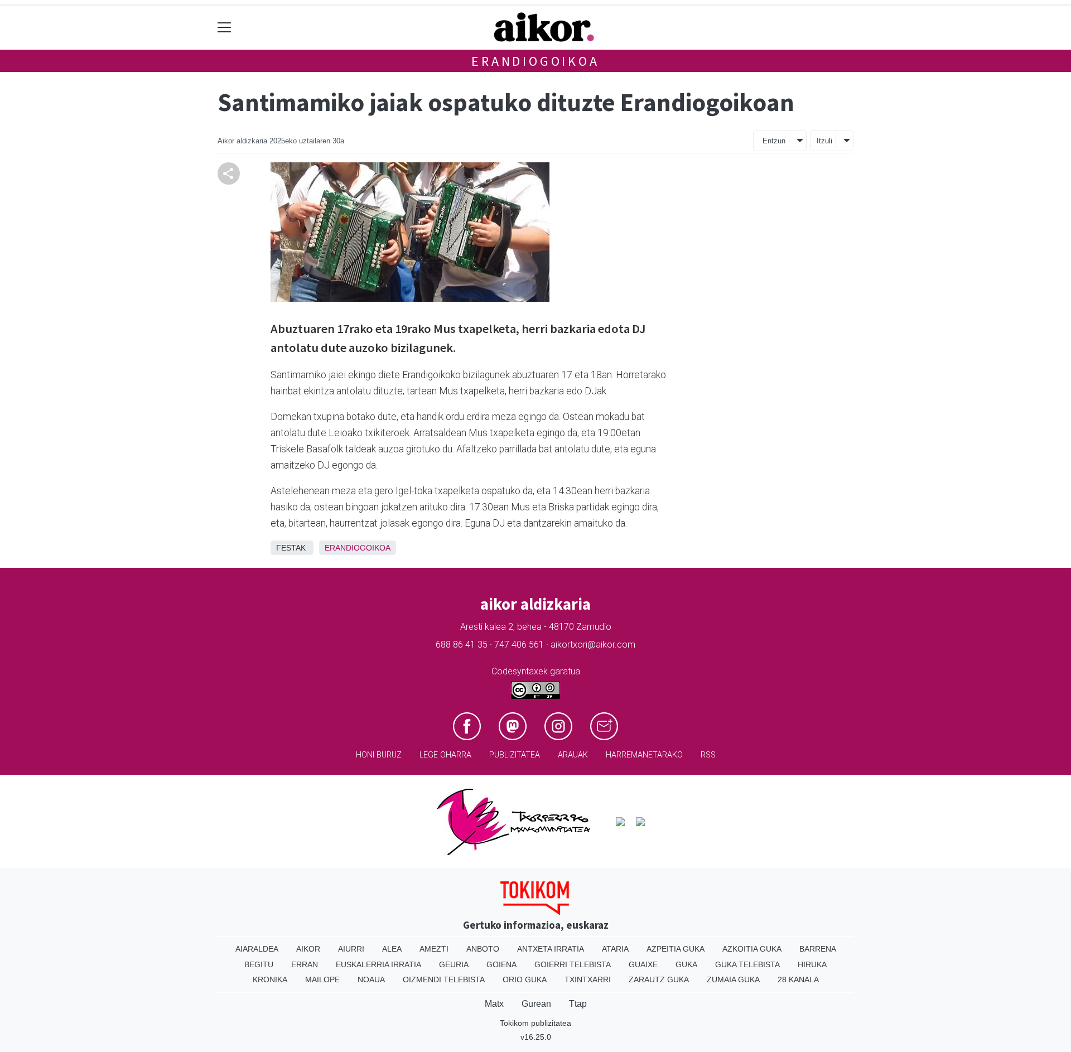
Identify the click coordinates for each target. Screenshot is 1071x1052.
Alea (392, 948)
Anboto (482, 948)
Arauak (573, 755)
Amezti (433, 948)
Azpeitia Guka (676, 948)
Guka (686, 964)
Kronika (270, 979)
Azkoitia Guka (751, 948)
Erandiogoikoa (535, 61)
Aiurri (351, 948)
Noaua (371, 979)
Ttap (578, 1003)
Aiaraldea (256, 948)
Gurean (536, 1003)
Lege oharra (445, 755)
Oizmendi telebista (444, 979)
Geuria (454, 964)
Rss (708, 755)
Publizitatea (514, 755)
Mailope (322, 979)
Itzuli (824, 141)
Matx (494, 1003)
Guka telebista (747, 964)
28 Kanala (798, 979)
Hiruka (812, 964)
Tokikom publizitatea (535, 1023)
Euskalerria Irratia (378, 964)
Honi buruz (379, 755)
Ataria (615, 948)
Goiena (501, 964)
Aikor (308, 948)
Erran (304, 964)
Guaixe (643, 964)
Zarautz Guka (659, 979)
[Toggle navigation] (225, 27)
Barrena (817, 948)
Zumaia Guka (733, 979)
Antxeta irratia (550, 948)
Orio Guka (525, 979)
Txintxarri (588, 979)
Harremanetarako (644, 755)
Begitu (258, 964)
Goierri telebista (572, 964)
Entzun (774, 141)
